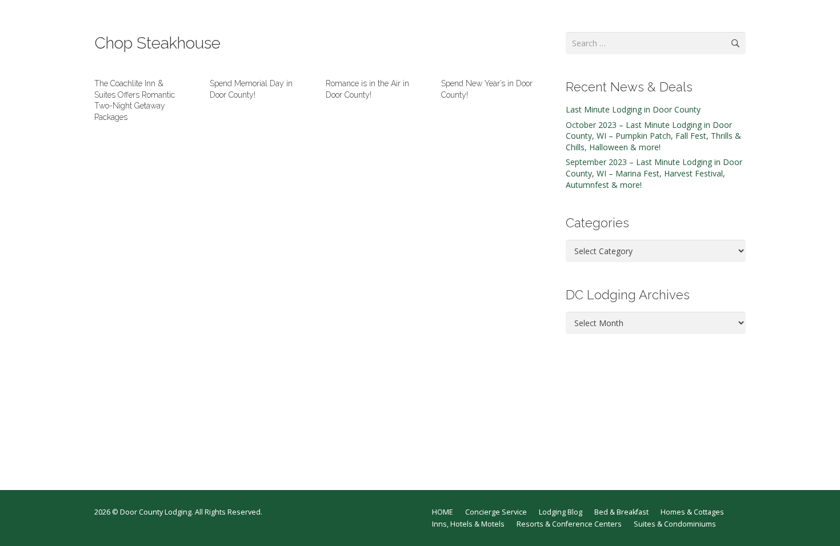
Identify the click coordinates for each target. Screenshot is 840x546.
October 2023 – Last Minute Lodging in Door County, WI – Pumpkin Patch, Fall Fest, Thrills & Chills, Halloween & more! (653, 135)
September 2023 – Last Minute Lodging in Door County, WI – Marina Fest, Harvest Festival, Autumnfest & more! (654, 173)
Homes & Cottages (692, 512)
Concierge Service (496, 512)
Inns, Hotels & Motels (468, 524)
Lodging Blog (560, 512)
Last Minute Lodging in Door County (633, 109)
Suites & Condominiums (675, 524)
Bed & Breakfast (621, 512)
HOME (442, 512)
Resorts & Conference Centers (569, 524)
